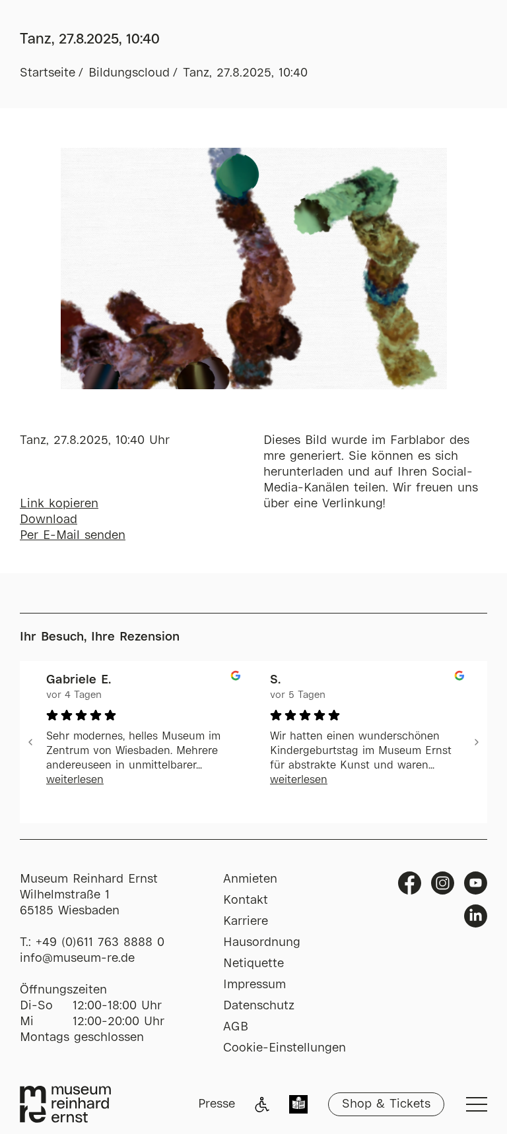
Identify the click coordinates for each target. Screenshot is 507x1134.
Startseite (47, 73)
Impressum (254, 985)
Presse (216, 1104)
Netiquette (253, 964)
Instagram (442, 883)
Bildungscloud (129, 73)
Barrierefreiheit (262, 1104)
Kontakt (245, 900)
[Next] (476, 742)
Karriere (245, 921)
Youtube (475, 883)
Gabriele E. (78, 680)
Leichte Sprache (298, 1105)
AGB (235, 1027)
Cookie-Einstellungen (284, 1048)
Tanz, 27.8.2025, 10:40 (245, 73)
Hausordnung (261, 942)
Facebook (409, 883)
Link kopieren (59, 504)
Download (48, 520)
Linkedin (475, 916)
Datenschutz (258, 1006)
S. (275, 680)
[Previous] (30, 742)
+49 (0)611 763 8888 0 (100, 942)
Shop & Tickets (386, 1104)
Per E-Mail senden (72, 535)
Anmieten (250, 879)
